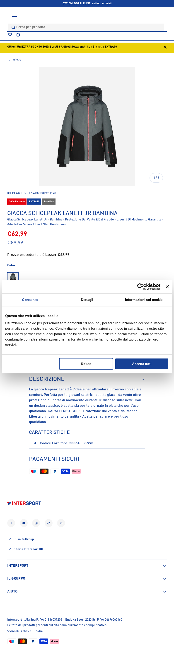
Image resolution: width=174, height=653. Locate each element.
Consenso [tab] (30, 300)
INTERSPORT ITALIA (29, 631)
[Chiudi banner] (167, 286)
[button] (18, 34)
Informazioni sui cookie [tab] (143, 300)
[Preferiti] (10, 34)
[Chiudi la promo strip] (165, 48)
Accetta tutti (141, 364)
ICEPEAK (13, 193)
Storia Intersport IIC (28, 549)
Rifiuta (86, 364)
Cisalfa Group (24, 539)
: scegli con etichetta (62, 46)
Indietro (16, 59)
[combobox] (85, 27)
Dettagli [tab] (87, 300)
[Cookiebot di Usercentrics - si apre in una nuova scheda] (140, 286)
